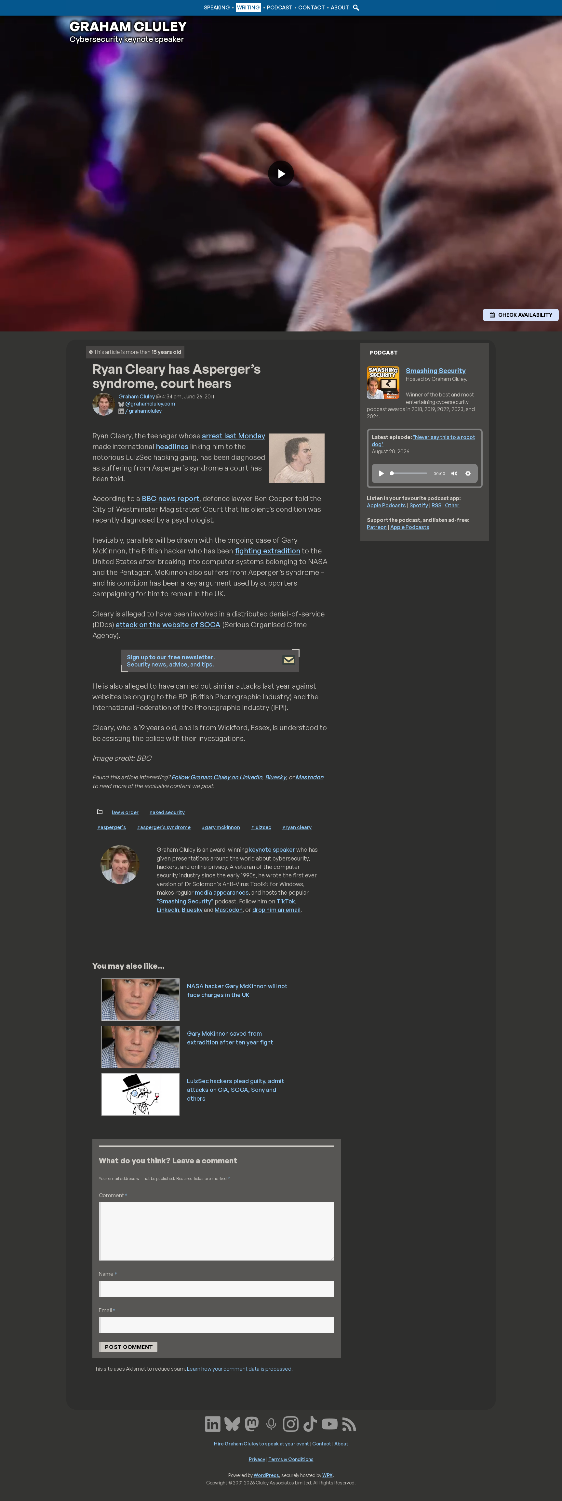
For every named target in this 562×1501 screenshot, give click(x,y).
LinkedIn (168, 909)
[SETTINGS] (468, 473)
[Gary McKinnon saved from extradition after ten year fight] (141, 1046)
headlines (172, 446)
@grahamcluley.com (150, 403)
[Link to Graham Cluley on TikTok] (310, 1423)
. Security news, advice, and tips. (171, 660)
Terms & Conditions (291, 1459)
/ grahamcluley (143, 411)
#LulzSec (261, 827)
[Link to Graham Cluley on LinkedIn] (213, 1423)
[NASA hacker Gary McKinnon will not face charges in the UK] (141, 998)
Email (107, 1310)
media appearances (222, 892)
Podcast (279, 7)
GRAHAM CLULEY (128, 26)
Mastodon (309, 777)
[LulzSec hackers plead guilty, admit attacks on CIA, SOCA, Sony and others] (141, 1093)
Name (108, 1273)
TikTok (285, 901)
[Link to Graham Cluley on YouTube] (330, 1423)
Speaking (217, 7)
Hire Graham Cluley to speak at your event (261, 1443)
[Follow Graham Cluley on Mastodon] (252, 1423)
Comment (113, 1195)
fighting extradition (267, 550)
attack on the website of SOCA (168, 624)
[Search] (355, 7)
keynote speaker (272, 849)
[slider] (408, 473)
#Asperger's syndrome (164, 827)
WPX (327, 1475)
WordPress (266, 1475)
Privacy (257, 1459)
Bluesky (275, 777)
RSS (436, 505)
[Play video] (281, 174)
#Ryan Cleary (297, 827)
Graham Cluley (95, 7)
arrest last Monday (233, 435)
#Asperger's (111, 827)
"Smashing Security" (185, 901)
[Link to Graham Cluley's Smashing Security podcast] (271, 1423)
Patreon (377, 527)
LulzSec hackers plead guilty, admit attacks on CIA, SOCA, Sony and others (235, 1089)
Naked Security (167, 812)
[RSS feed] (349, 1423)
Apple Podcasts (386, 505)
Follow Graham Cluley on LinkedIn (216, 777)
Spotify (418, 505)
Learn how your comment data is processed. (240, 1368)
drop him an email (276, 909)
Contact (311, 7)
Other (452, 505)
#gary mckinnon (221, 827)
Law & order (125, 812)
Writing (248, 7)
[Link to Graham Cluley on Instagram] (291, 1423)
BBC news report (170, 498)
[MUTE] (454, 473)
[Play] (381, 473)
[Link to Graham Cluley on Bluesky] (232, 1423)
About (340, 7)
